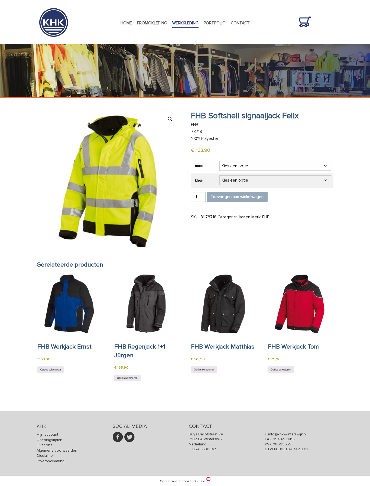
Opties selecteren (50, 369)
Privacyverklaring (50, 461)
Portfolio (215, 23)
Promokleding (152, 23)
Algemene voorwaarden (57, 450)
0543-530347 (204, 449)
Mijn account (47, 434)
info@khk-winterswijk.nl (287, 434)
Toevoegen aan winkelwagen (237, 196)
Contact (240, 23)
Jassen (244, 217)
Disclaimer (45, 455)
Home (126, 23)
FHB (266, 217)
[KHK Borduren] (54, 40)
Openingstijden (49, 440)
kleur (199, 180)
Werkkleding (185, 23)
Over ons (44, 445)
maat (199, 166)
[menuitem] (126, 23)
